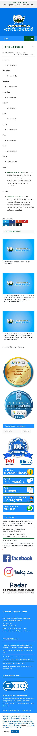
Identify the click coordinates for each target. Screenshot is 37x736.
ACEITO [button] (14, 731)
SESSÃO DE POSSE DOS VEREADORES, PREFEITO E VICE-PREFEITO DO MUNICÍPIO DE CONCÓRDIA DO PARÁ (18, 546)
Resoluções (30, 54)
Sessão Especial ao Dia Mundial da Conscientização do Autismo (19, 5)
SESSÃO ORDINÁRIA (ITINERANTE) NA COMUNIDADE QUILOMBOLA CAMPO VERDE (16, 536)
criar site (15, 696)
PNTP (11, 710)
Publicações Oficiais (20, 54)
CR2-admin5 (8, 52)
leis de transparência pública (21, 703)
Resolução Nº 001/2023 (15, 197)
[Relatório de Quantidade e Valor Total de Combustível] (18, 249)
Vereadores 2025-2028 (10, 540)
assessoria (24, 698)
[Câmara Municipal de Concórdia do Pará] (18, 22)
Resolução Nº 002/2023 (15, 172)
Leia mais (24, 725)
